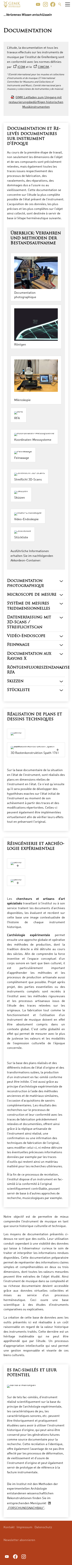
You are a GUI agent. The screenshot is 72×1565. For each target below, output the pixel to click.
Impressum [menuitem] (24, 1527)
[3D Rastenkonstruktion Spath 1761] (36, 747)
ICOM (21, 67)
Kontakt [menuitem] (9, 1527)
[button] (38, 4)
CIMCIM (43, 67)
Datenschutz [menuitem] (43, 1527)
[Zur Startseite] (12, 4)
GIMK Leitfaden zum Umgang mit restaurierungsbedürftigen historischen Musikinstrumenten (36, 101)
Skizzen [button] (15, 681)
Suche (59, 4)
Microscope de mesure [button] (31, 595)
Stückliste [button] (18, 690)
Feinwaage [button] (18, 645)
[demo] (16, 863)
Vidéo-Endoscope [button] (26, 636)
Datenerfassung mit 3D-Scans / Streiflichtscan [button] (29, 622)
